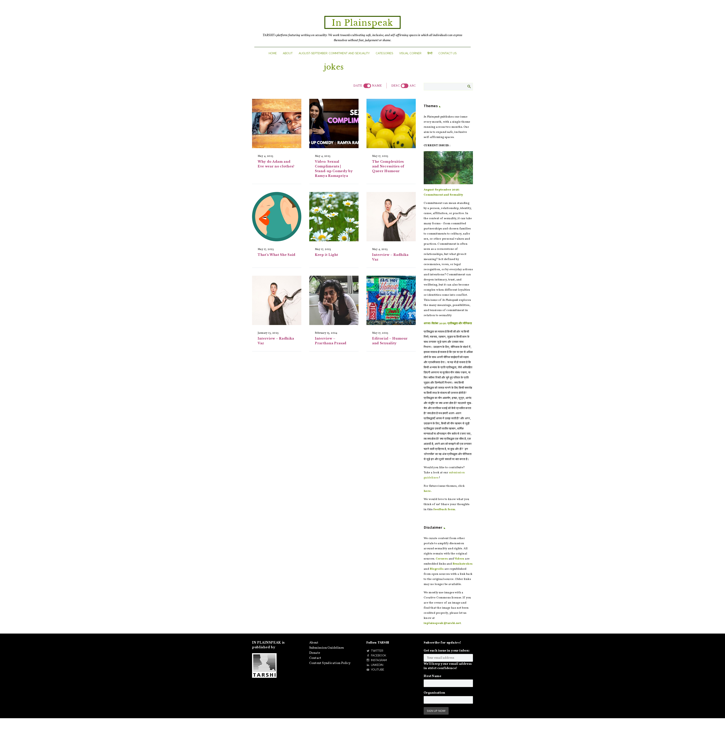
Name (377, 85)
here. (428, 491)
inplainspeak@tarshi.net (442, 623)
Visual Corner (410, 53)
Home (273, 53)
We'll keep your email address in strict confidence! (448, 666)
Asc (413, 85)
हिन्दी (429, 53)
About (288, 53)
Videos (459, 559)
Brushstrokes (463, 564)
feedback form (444, 509)
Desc (395, 85)
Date (357, 85)
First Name (432, 676)
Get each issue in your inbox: (447, 650)
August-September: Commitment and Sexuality (334, 53)
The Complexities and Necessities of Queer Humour (388, 166)
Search (469, 86)
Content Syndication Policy (329, 663)
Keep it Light (326, 255)
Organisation (434, 693)
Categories (384, 53)
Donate (314, 653)
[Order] (404, 86)
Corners (442, 559)
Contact (315, 658)
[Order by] (367, 86)
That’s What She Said (276, 255)
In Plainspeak (362, 23)
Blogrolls (437, 569)
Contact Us (447, 53)
